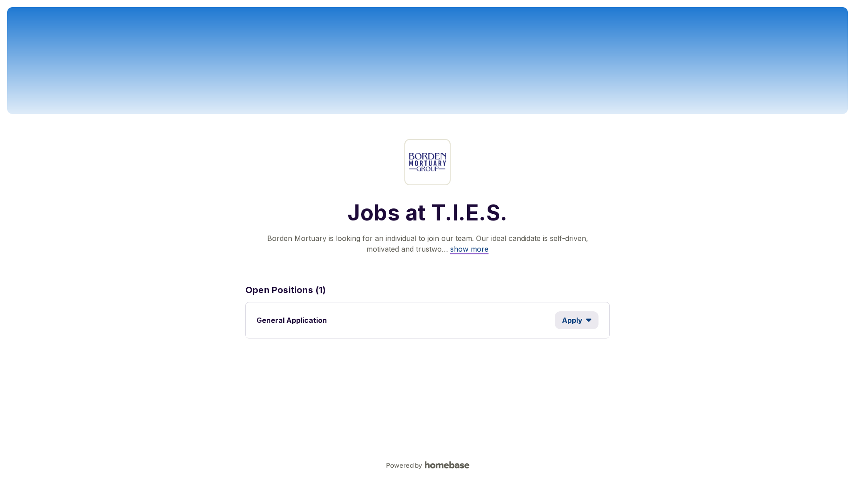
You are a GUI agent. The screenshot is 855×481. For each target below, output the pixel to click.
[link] (469, 249)
